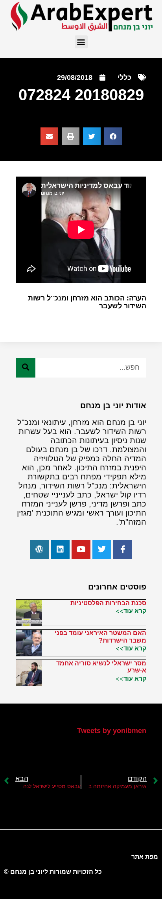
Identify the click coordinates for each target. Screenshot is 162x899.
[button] (81, 41)
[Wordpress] (39, 549)
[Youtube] (81, 549)
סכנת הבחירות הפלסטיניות (108, 603)
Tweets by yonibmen (111, 731)
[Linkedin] (60, 549)
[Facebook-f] (122, 549)
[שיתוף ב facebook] (113, 136)
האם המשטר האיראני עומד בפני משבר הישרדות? (100, 636)
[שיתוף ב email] (49, 136)
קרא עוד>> (131, 611)
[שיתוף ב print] (70, 136)
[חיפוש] (25, 368)
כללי (124, 77)
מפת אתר (144, 856)
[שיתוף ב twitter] (92, 136)
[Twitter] (101, 549)
